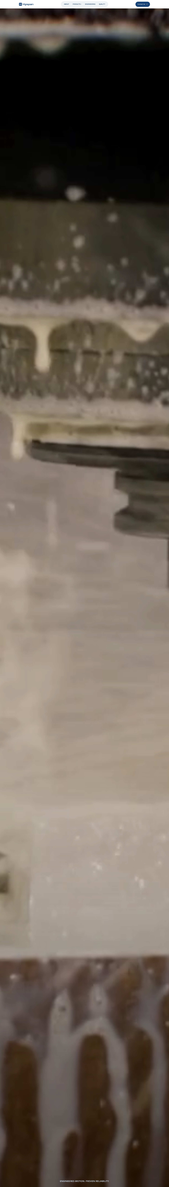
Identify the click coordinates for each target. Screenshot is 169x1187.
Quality (102, 4)
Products (77, 4)
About (66, 4)
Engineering (90, 4)
